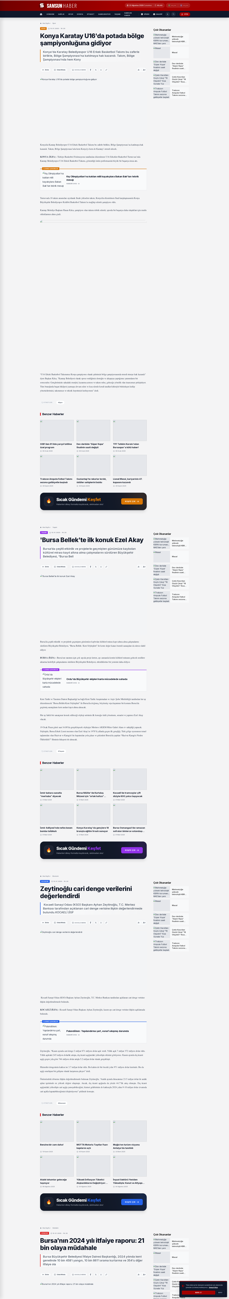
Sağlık (61, 14)
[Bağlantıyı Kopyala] (106, 70)
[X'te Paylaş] (96, 70)
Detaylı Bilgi (213, 1287)
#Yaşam (61, 751)
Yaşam (117, 14)
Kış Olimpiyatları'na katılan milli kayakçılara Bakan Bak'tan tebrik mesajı (102, 178)
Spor (70, 14)
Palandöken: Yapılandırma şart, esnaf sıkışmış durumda (97, 1031)
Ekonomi (55, 876)
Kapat (220, 1292)
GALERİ (159, 14)
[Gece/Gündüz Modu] (168, 14)
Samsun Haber (128, 14)
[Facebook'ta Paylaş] (90, 70)
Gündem (50, 14)
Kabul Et (198, 1292)
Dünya (80, 14)
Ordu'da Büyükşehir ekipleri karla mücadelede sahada (96, 679)
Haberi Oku (71, 184)
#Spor (60, 402)
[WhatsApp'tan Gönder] (101, 70)
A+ (144, 70)
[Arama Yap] (173, 14)
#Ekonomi (62, 1103)
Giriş (186, 14)
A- (139, 70)
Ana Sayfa (46, 23)
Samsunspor (104, 14)
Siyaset (90, 14)
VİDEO (146, 14)
